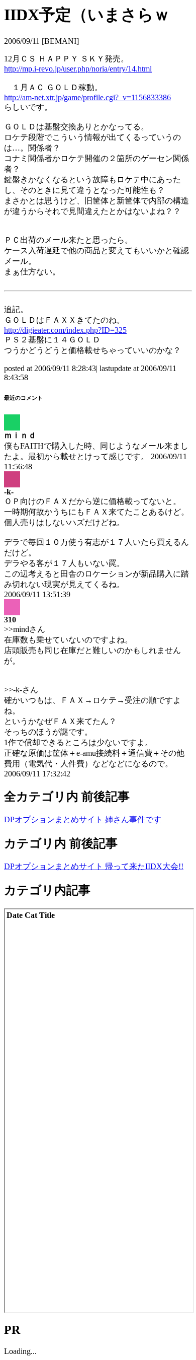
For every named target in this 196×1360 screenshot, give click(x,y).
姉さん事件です (133, 819)
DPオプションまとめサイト (54, 819)
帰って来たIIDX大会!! (144, 866)
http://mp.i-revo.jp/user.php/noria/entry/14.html (78, 68)
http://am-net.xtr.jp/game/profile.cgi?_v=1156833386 (87, 97)
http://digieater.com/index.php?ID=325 (65, 330)
